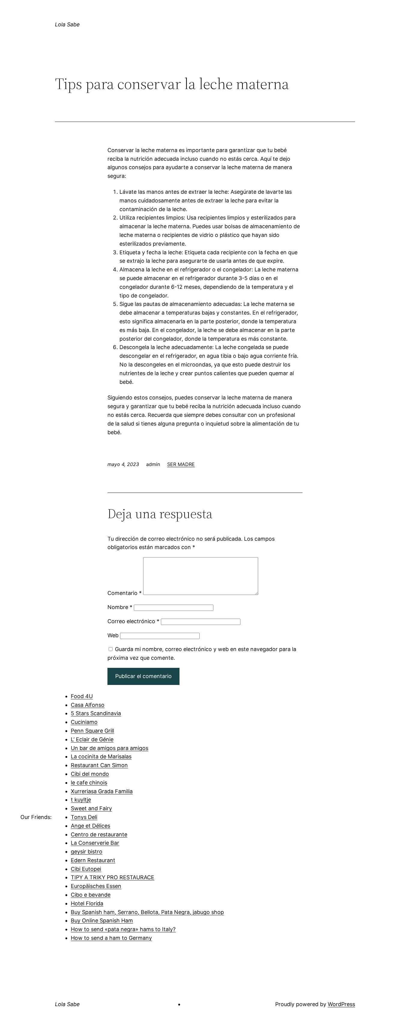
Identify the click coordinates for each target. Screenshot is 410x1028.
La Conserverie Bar (95, 843)
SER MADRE (181, 464)
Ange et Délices (90, 826)
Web (113, 635)
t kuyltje (81, 799)
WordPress (341, 1004)
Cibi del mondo (90, 774)
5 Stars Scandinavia (96, 713)
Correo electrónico (133, 621)
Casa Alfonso (87, 705)
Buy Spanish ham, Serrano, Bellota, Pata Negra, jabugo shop (147, 912)
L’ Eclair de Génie (92, 739)
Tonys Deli (84, 817)
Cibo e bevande (90, 895)
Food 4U (82, 696)
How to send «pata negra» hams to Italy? (123, 929)
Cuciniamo (84, 722)
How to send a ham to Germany (111, 938)
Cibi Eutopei (86, 869)
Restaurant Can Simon (99, 765)
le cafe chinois (89, 782)
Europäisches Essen (96, 886)
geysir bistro (86, 851)
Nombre (119, 607)
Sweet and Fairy (91, 808)
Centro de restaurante (99, 834)
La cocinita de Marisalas (101, 756)
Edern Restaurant (93, 860)
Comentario (124, 593)
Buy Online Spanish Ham (102, 920)
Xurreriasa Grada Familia (102, 791)
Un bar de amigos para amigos (109, 748)
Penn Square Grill (92, 731)
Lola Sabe (67, 24)
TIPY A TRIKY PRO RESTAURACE (112, 877)
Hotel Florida (87, 903)
